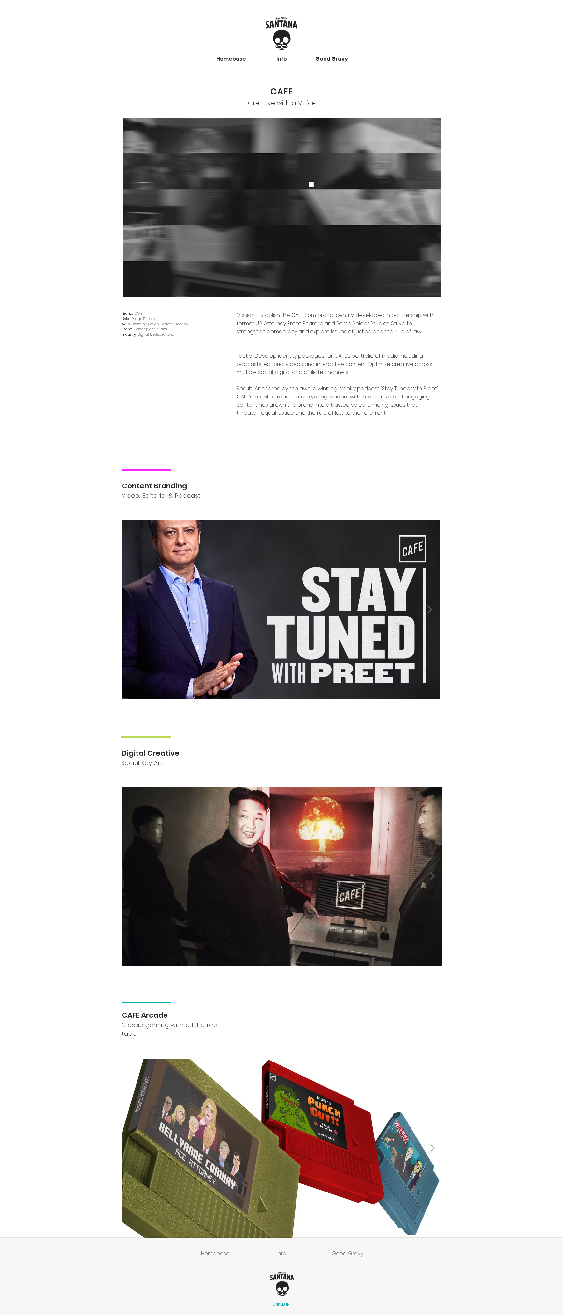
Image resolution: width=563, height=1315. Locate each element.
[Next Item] (429, 609)
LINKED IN (281, 1304)
